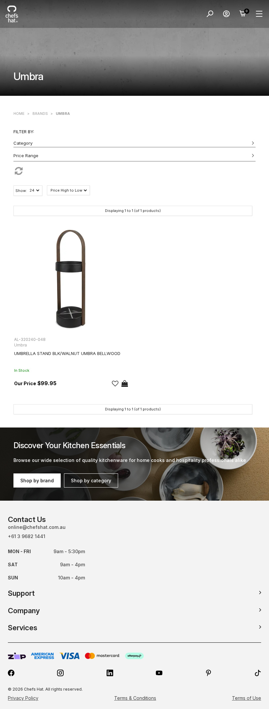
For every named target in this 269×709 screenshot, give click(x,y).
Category (22, 143)
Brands (40, 113)
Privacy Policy (23, 698)
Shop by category (91, 480)
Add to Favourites (115, 383)
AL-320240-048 (30, 339)
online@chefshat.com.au (37, 527)
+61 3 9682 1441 (26, 536)
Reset (134, 171)
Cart (242, 13)
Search (210, 13)
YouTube (159, 673)
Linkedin (110, 673)
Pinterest (208, 673)
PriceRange (134, 156)
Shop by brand (37, 480)
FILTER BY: (23, 131)
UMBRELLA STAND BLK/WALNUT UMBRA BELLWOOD (67, 353)
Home (19, 113)
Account (226, 13)
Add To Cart (124, 383)
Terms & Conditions (135, 698)
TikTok (258, 673)
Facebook (11, 673)
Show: (21, 190)
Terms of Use (246, 698)
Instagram (60, 673)
